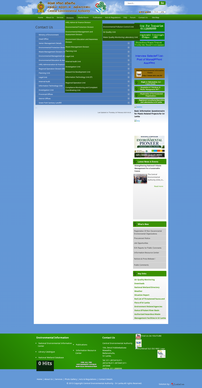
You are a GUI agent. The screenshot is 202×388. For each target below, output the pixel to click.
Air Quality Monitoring (144, 279)
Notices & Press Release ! (144, 259)
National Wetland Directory (146, 287)
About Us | (49, 379)
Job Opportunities (141, 243)
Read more (158, 186)
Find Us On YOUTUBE (151, 335)
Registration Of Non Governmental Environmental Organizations (148, 232)
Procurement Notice (142, 238)
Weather (138, 291)
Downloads (139, 283)
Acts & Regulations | (88, 379)
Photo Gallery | (72, 379)
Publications (81, 344)
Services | (59, 379)
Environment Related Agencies (148, 306)
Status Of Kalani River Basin (146, 310)
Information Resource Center (146, 252)
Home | (40, 379)
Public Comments (141, 265)
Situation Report (141, 295)
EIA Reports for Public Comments (147, 247)
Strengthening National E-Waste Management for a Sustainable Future (148, 168)
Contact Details (106, 379)
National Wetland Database (51, 357)
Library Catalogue (46, 351)
